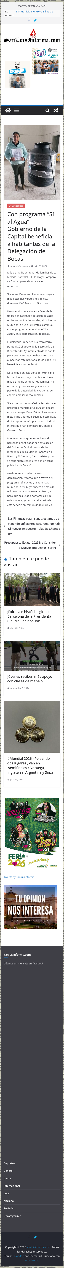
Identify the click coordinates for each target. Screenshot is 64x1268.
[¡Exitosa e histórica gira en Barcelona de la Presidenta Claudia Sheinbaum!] (32, 575)
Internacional (12, 1186)
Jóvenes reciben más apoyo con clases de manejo (29, 678)
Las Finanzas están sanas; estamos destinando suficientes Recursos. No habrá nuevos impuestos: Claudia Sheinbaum (34, 526)
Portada (9, 1208)
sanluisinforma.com (20, 266)
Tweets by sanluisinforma (19, 877)
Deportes (9, 1163)
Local (7, 1193)
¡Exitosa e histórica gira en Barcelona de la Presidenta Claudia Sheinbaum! (29, 616)
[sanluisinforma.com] (8, 110)
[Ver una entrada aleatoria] (56, 110)
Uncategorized (16, 206)
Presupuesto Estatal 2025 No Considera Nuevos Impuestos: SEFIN (30, 545)
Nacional (9, 1201)
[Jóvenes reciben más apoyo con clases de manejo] (32, 644)
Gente (7, 1178)
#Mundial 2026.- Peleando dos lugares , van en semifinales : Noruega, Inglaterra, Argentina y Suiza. (30, 765)
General (8, 1170)
